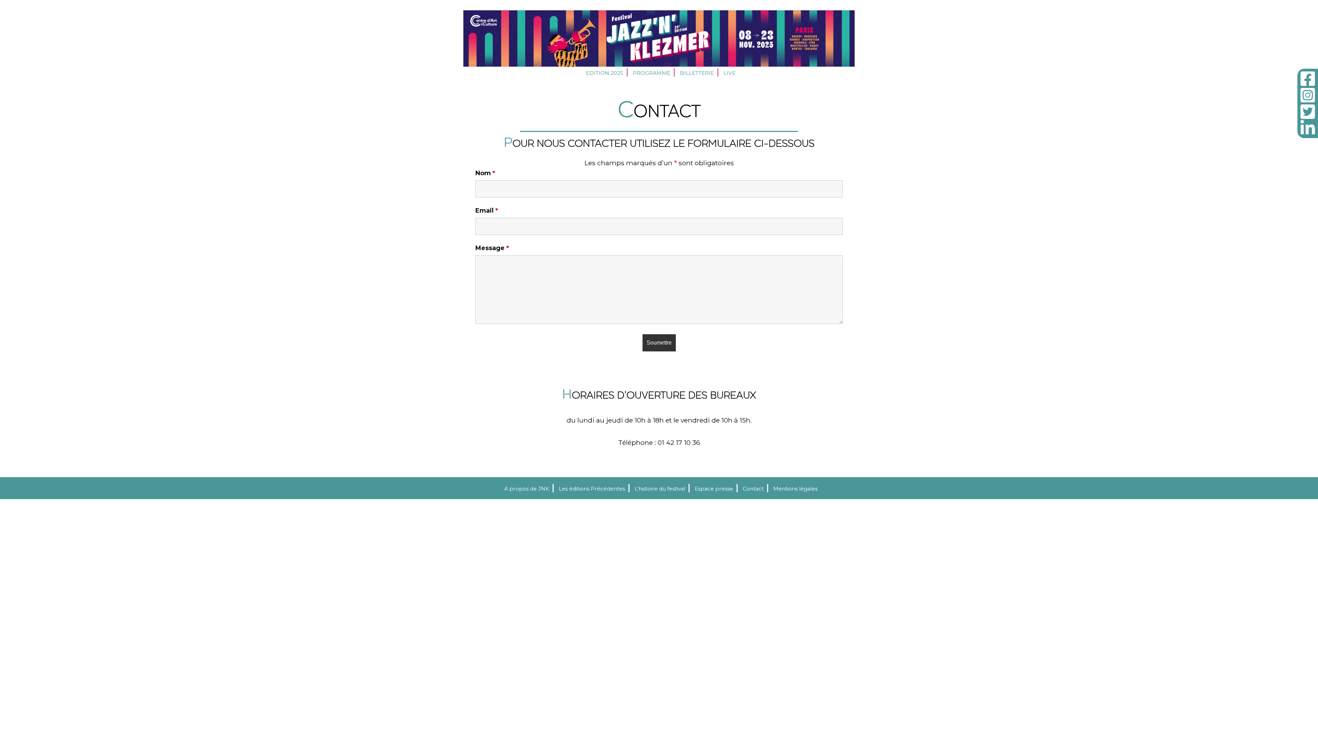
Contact (753, 488)
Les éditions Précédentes (592, 488)
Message (492, 248)
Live (730, 73)
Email (486, 210)
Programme (651, 73)
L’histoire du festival (660, 488)
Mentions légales (795, 488)
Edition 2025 (604, 73)
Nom (485, 173)
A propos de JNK (526, 488)
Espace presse (714, 488)
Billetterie (697, 73)
